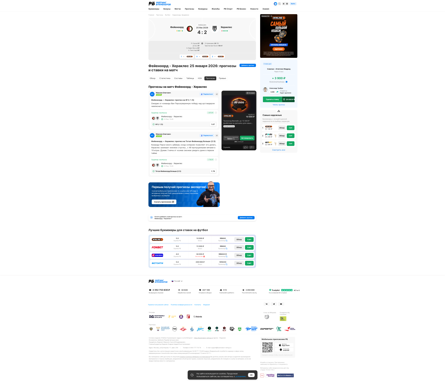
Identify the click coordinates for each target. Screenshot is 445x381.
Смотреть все (278, 150)
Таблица (190, 78)
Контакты (198, 305)
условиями (240, 376)
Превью (222, 78)
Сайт (249, 239)
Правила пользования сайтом (158, 305)
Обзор (152, 78)
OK (251, 375)
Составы (178, 78)
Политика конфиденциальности (181, 305)
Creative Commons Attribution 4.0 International (195, 357)
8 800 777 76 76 (195, 347)
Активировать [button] (247, 138)
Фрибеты (251, 115)
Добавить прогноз (247, 65)
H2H (200, 78)
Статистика (164, 78)
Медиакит (206, 305)
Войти (293, 4)
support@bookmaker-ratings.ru (221, 347)
